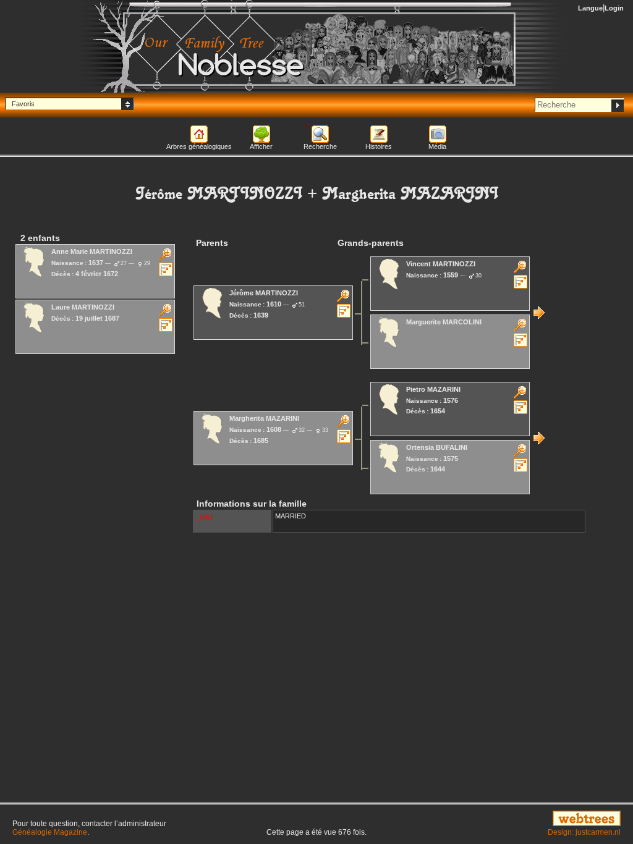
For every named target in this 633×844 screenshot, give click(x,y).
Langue (590, 8)
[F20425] (539, 312)
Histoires (378, 146)
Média (437, 146)
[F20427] (539, 438)
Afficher (261, 146)
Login (614, 8)
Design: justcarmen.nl (584, 832)
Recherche (320, 146)
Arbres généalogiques (199, 146)
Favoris (23, 104)
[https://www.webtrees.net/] (528, 819)
